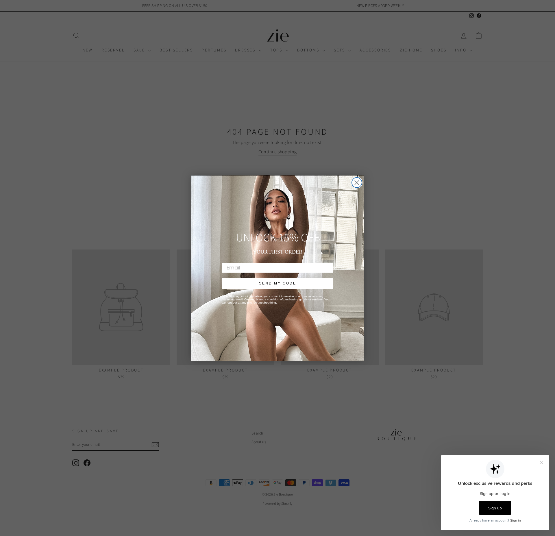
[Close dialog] (357, 183)
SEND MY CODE (277, 283)
